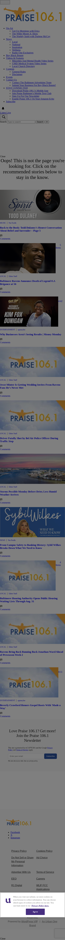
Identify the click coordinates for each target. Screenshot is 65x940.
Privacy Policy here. (40, 906)
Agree (35, 912)
